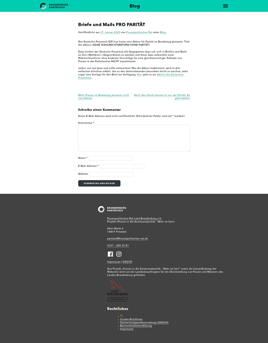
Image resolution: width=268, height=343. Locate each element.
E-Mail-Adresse (88, 166)
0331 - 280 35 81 (118, 246)
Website (83, 174)
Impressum (114, 262)
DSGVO (127, 262)
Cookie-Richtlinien (131, 319)
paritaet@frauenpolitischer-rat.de (127, 239)
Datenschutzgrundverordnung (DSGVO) (144, 323)
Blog (163, 32)
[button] (121, 316)
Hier (139, 75)
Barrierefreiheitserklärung (136, 326)
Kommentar (86, 123)
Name (82, 158)
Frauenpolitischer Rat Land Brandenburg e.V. (134, 218)
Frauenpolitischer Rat (139, 32)
